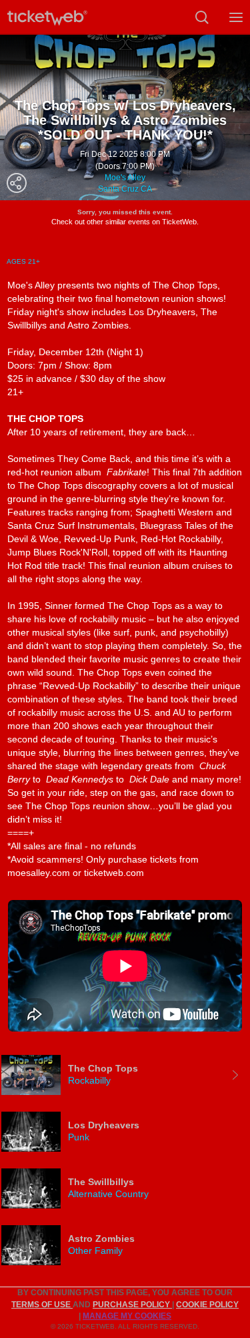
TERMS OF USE (42, 1304)
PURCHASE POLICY (132, 1304)
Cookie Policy (207, 1304)
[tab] (125, 1075)
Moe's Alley (125, 177)
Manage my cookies (127, 1316)
